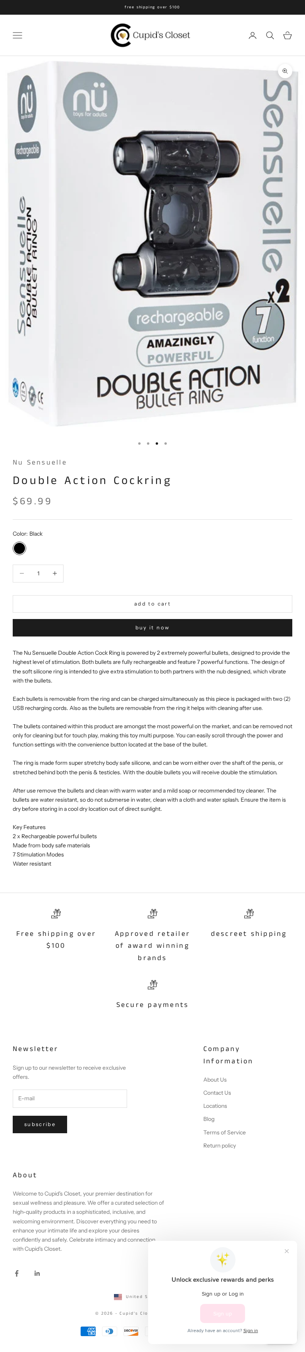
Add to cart (152, 603)
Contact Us (217, 1092)
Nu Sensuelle (40, 462)
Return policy (219, 1145)
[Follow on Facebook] (17, 1273)
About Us (215, 1079)
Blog (208, 1118)
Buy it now (152, 627)
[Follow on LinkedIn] (37, 1273)
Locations (215, 1105)
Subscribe (40, 1124)
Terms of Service (224, 1132)
